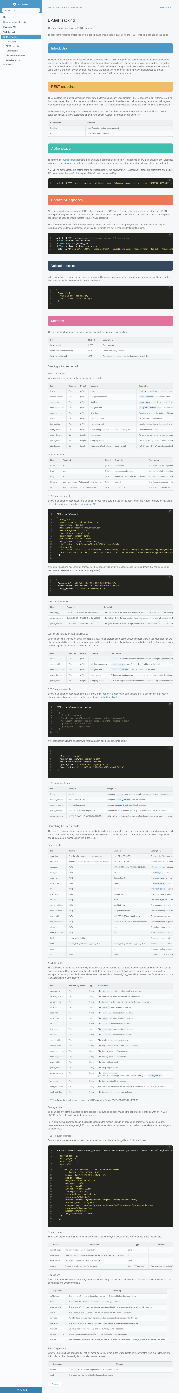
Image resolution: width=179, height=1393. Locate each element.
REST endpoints (13, 46)
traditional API (89, 504)
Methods (10, 64)
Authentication (12, 51)
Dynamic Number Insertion (15, 22)
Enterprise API (9, 27)
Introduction (11, 41)
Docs (50, 7)
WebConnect (9, 32)
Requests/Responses (15, 55)
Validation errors (13, 60)
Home (6, 17)
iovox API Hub (23, 4)
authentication (70, 160)
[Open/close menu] (2, 37)
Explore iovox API (165, 7)
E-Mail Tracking (11, 37)
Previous (55, 1384)
